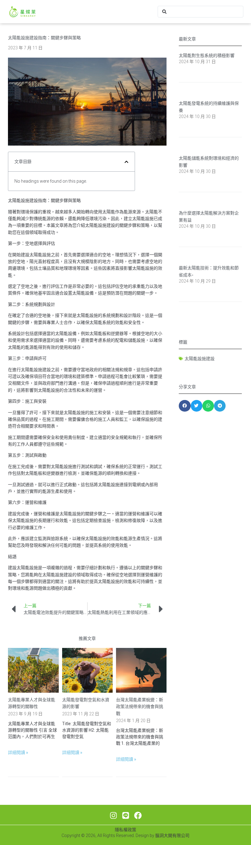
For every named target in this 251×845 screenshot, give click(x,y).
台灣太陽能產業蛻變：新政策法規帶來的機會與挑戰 (139, 706)
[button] (126, 162)
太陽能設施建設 (200, 358)
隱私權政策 (125, 829)
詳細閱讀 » (18, 752)
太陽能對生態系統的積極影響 (206, 55)
